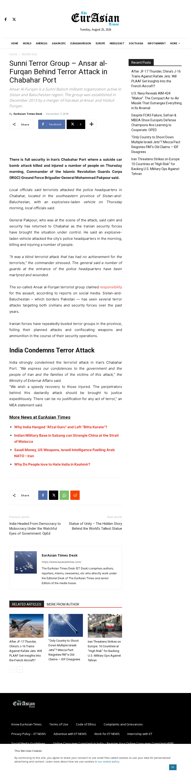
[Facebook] (5, 20)
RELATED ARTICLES (26, 604)
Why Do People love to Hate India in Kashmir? (52, 464)
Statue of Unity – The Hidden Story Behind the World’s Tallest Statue (95, 526)
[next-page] (20, 669)
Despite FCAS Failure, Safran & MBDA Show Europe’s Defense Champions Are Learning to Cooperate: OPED (153, 122)
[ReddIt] (75, 495)
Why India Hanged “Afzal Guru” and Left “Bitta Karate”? (60, 427)
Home (13, 54)
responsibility (111, 287)
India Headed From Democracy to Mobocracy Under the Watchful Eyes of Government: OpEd (35, 529)
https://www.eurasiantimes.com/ (61, 562)
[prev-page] (12, 669)
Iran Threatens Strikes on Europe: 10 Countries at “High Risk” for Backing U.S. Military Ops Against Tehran (104, 651)
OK (172, 767)
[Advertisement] (65, 145)
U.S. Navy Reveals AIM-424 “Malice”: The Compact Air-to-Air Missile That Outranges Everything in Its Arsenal (156, 100)
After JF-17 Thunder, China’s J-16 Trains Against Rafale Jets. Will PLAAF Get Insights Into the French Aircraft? (25, 651)
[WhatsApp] (64, 495)
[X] (14, 20)
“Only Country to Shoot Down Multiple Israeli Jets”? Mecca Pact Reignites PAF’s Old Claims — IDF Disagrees (64, 650)
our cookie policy (108, 761)
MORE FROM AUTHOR (63, 604)
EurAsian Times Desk (28, 113)
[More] (91, 124)
